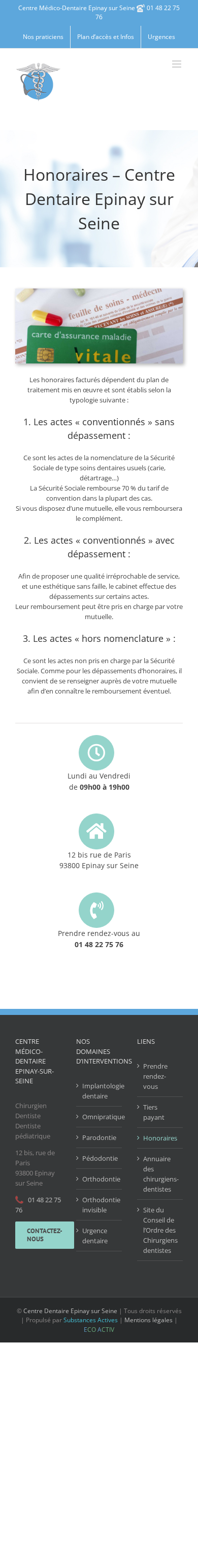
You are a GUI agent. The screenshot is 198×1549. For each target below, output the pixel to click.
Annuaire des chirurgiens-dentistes (160, 1174)
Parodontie (99, 1137)
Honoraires (160, 1138)
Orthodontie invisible (99, 1204)
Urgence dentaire (95, 1235)
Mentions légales (148, 1320)
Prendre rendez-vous (155, 1076)
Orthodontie (99, 1179)
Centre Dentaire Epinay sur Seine (70, 1311)
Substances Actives (90, 1320)
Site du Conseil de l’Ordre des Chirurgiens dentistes (160, 1230)
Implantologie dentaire (99, 1090)
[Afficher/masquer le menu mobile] (177, 64)
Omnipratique (99, 1116)
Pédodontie (99, 1158)
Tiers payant (153, 1112)
